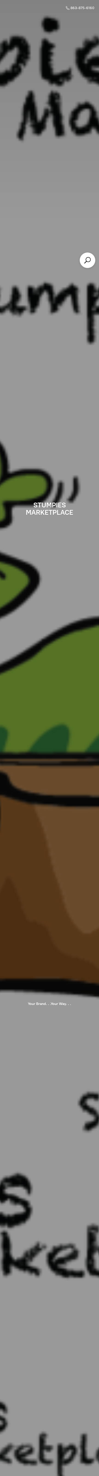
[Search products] (87, 260)
